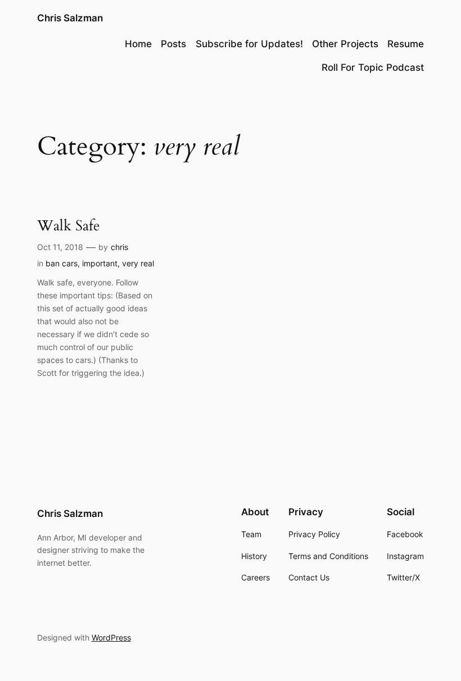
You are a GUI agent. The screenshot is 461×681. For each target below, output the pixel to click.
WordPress (111, 637)
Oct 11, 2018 (60, 247)
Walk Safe (68, 225)
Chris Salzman (70, 18)
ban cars (62, 263)
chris (119, 247)
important (99, 263)
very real (138, 263)
